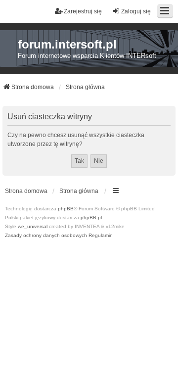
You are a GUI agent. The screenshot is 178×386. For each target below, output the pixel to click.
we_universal (32, 226)
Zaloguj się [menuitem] (136, 11)
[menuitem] (46, 235)
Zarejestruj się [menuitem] (83, 11)
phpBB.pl (91, 217)
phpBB (66, 208)
